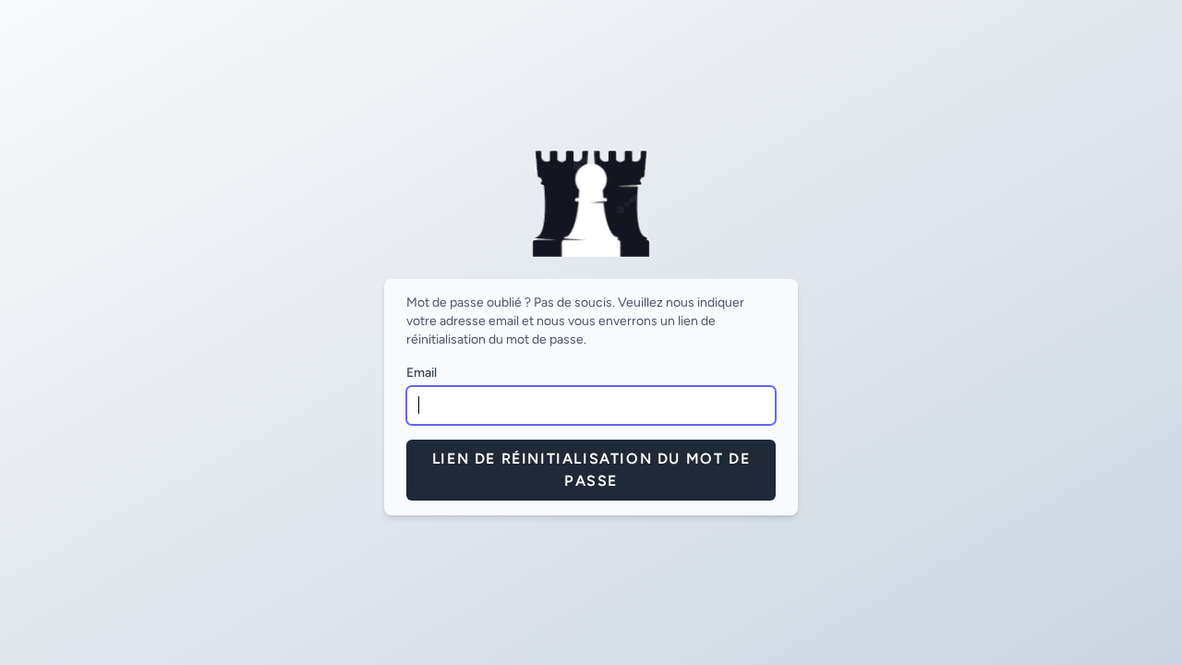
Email (421, 373)
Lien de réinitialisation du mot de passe (591, 470)
